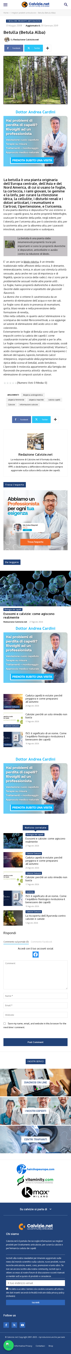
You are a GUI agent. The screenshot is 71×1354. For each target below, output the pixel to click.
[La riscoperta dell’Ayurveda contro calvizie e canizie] (13, 918)
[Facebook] (6, 1325)
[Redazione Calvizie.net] (7, 39)
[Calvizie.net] (35, 5)
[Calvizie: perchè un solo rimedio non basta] (13, 720)
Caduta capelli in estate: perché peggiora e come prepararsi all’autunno (44, 698)
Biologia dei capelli (12, 609)
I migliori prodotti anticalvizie (23, 13)
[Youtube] (22, 1325)
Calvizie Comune (11, 707)
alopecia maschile (36, 400)
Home (5, 13)
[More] (47, 48)
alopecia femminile (16, 400)
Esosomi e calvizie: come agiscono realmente (28, 615)
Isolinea (8, 744)
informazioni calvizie (29, 404)
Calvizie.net (11, 1241)
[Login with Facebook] (36, 955)
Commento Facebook (41, 941)
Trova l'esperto (14, 484)
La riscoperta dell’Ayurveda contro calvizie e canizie (46, 917)
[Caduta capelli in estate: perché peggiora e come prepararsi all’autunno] (13, 701)
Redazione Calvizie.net (26, 39)
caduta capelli (54, 400)
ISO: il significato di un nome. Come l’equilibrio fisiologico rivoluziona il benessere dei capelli (46, 736)
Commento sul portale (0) (16, 941)
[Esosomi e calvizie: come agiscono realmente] (35, 588)
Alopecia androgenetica (33, 395)
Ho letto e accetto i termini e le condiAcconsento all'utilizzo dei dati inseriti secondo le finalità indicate (35, 1293)
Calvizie (11, 404)
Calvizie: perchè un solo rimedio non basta (46, 716)
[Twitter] (14, 1325)
